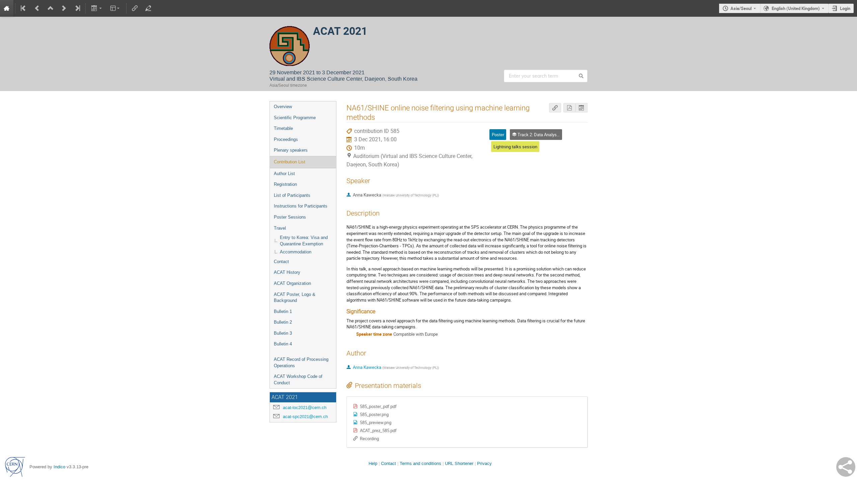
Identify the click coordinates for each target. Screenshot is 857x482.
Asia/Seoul (741, 8)
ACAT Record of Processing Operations (301, 362)
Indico (59, 467)
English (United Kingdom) (796, 8)
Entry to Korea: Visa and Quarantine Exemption (304, 240)
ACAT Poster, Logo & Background (294, 297)
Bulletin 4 (283, 343)
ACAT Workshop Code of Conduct (298, 379)
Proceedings (286, 139)
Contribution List (289, 161)
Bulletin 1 (283, 311)
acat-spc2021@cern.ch (305, 416)
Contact (281, 261)
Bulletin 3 (283, 333)
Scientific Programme (295, 117)
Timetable (283, 128)
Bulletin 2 (283, 322)
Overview (283, 106)
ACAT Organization (292, 283)
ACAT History (287, 272)
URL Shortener (459, 463)
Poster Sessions (290, 217)
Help (373, 463)
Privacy (484, 463)
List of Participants (292, 195)
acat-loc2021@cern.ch (304, 407)
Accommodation (295, 251)
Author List (284, 173)
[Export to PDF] (569, 108)
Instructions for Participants (300, 206)
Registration (285, 184)
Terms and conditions (420, 463)
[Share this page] (845, 467)
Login (845, 8)
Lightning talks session (515, 147)
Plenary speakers (291, 150)
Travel (280, 228)
